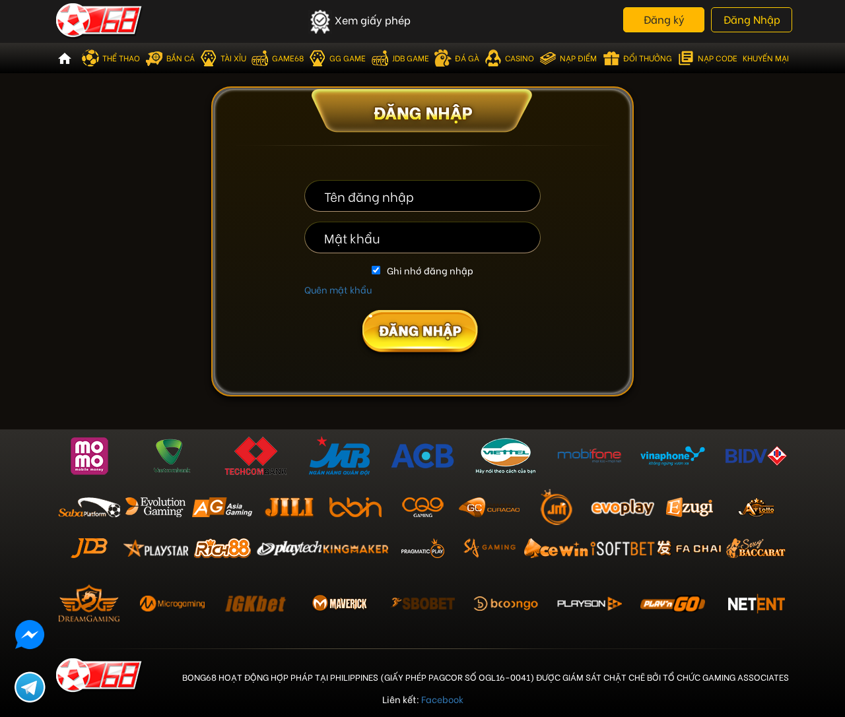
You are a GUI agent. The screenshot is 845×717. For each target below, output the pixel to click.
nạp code (717, 57)
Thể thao (121, 57)
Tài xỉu (233, 57)
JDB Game (410, 57)
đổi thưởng (647, 57)
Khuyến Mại (766, 58)
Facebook (442, 699)
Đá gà (467, 57)
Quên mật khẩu (338, 289)
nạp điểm (578, 57)
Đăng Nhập (752, 18)
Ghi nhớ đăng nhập (430, 270)
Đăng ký (664, 18)
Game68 (288, 57)
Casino (519, 57)
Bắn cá (180, 57)
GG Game (347, 57)
